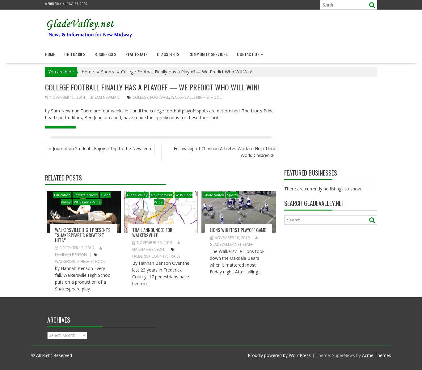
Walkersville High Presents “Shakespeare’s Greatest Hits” (83, 234)
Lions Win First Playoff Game (238, 229)
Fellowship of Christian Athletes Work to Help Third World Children (224, 152)
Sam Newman (107, 97)
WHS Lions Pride (87, 202)
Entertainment (86, 195)
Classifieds (168, 54)
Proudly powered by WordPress (279, 355)
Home (50, 54)
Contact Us (248, 54)
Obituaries (74, 54)
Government (161, 195)
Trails (174, 256)
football (159, 97)
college (140, 97)
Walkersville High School (196, 97)
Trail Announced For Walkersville (152, 232)
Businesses (105, 54)
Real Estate (136, 54)
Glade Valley (137, 195)
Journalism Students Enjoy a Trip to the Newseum (103, 148)
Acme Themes (376, 355)
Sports (232, 195)
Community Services (208, 54)
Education (62, 195)
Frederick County (149, 256)
